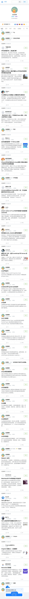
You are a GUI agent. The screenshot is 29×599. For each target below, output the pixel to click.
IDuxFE (7, 497)
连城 (14, 583)
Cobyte (15, 536)
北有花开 (7, 67)
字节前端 (15, 177)
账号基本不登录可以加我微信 (20, 362)
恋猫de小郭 (8, 186)
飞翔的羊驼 (8, 47)
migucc (7, 91)
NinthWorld (8, 475)
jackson (7, 229)
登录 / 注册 (14, 594)
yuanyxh (7, 249)
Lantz (6, 207)
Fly (14, 32)
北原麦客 (7, 32)
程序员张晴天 (8, 158)
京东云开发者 (16, 38)
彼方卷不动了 (8, 111)
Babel (19, 448)
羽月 (14, 129)
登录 (25, 1)
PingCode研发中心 (10, 545)
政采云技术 (8, 564)
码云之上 (7, 138)
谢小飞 (7, 517)
